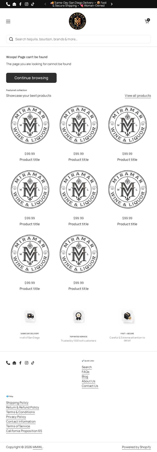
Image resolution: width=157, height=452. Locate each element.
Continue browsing (31, 77)
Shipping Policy (17, 402)
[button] (147, 21)
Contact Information (21, 421)
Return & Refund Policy (22, 407)
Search (87, 367)
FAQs (86, 372)
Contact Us (90, 386)
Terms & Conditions (20, 412)
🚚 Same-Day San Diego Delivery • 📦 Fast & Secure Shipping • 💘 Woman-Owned (78, 4)
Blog (85, 376)
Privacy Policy (16, 417)
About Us (88, 381)
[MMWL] (77, 21)
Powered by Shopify (136, 447)
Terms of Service (18, 426)
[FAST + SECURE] (127, 316)
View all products (138, 95)
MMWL (38, 447)
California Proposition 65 (24, 431)
